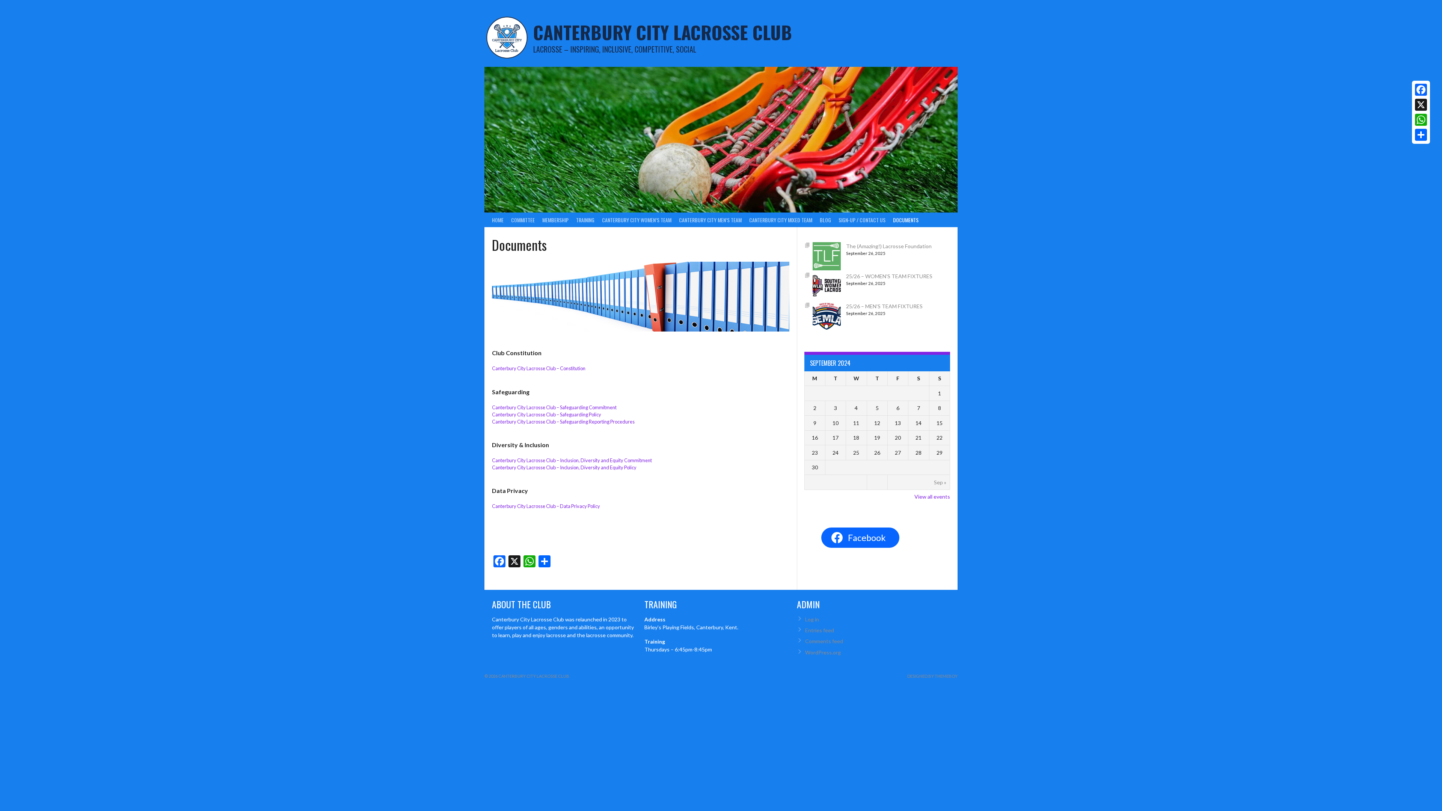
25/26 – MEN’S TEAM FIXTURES (884, 306)
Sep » (940, 482)
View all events (932, 496)
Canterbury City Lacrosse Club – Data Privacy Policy (546, 506)
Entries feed (819, 630)
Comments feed (824, 641)
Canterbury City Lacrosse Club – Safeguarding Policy (546, 415)
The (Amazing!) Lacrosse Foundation (889, 246)
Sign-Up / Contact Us (862, 220)
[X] (1420, 104)
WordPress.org (823, 652)
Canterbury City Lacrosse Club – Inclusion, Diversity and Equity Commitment (572, 460)
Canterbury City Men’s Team (710, 220)
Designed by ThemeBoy (932, 676)
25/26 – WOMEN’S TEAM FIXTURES (889, 276)
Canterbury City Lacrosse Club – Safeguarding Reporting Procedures (563, 422)
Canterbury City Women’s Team (636, 220)
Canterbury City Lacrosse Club (662, 32)
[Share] (1420, 134)
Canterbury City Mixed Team (780, 220)
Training (585, 220)
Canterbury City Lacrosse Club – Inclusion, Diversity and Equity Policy (564, 467)
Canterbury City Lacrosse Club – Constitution (538, 368)
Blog (825, 220)
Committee (523, 220)
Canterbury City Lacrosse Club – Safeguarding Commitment (554, 407)
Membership (555, 220)
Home (498, 220)
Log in (812, 619)
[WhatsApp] (1420, 119)
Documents (906, 220)
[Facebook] (1420, 89)
